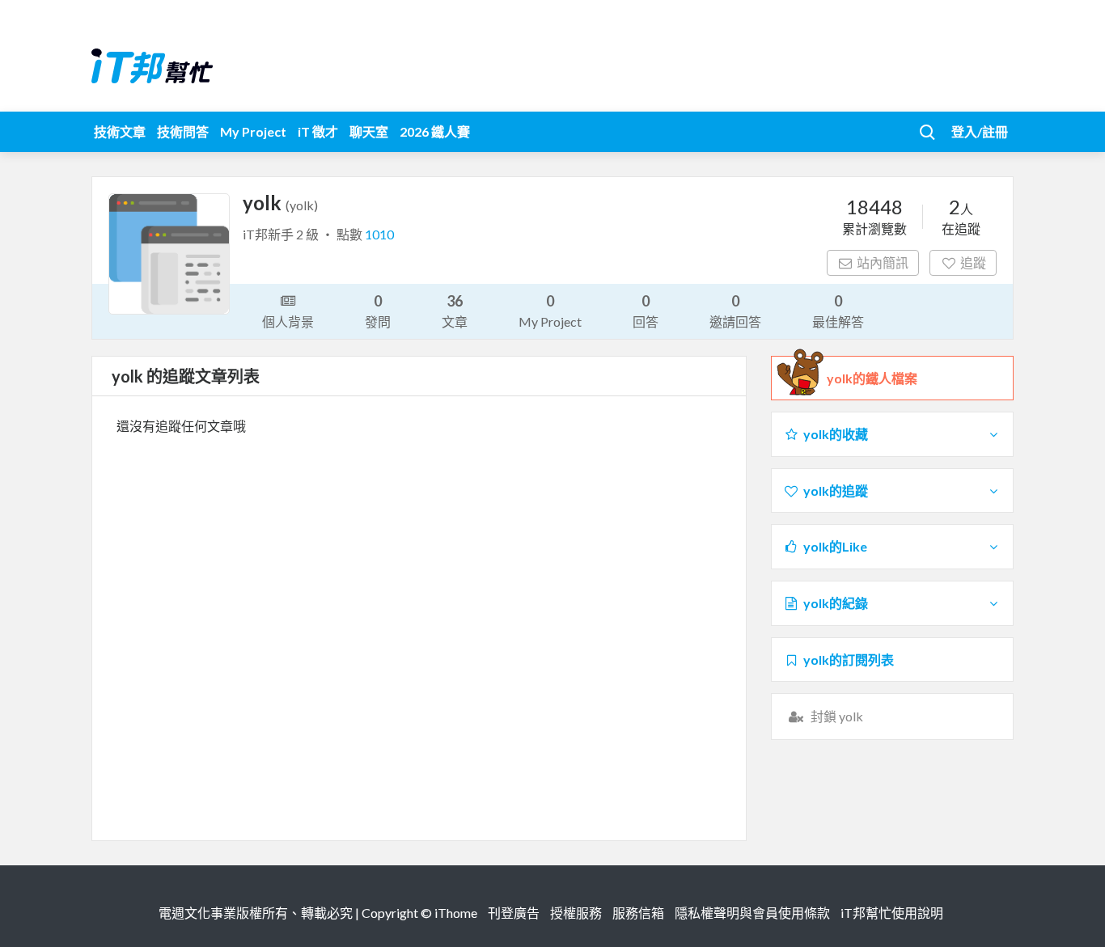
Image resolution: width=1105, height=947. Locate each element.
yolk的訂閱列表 (848, 659)
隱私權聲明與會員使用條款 (752, 912)
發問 (378, 310)
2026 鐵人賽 (435, 131)
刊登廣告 (514, 912)
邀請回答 (735, 310)
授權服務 (576, 912)
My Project (253, 131)
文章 (455, 310)
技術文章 (120, 131)
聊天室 (368, 131)
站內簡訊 (882, 262)
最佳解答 (838, 310)
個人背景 (288, 321)
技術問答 (183, 131)
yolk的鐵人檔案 (872, 378)
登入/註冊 (979, 131)
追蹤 (973, 262)
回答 (645, 310)
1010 (379, 234)
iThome (455, 912)
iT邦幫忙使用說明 (891, 912)
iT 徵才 (318, 131)
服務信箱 (638, 912)
